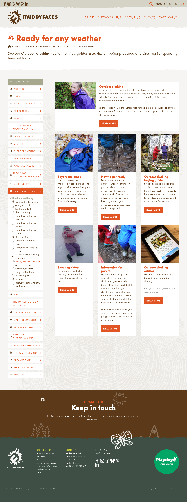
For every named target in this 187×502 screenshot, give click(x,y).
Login (173, 3)
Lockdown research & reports (27, 249)
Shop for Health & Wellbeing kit (25, 274)
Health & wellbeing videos (26, 231)
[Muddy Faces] (33, 23)
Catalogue (168, 17)
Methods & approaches (27, 345)
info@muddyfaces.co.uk (106, 453)
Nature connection (25, 165)
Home (15, 46)
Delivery (40, 459)
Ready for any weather (28, 261)
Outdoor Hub (109, 17)
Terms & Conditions (45, 453)
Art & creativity (22, 360)
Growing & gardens (25, 312)
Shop (89, 17)
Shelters (18, 143)
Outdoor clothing (25, 151)
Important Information (46, 466)
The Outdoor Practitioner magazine (26, 175)
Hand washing (23, 212)
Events (150, 17)
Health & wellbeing (51, 46)
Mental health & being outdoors (27, 256)
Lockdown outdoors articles (26, 242)
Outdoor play (22, 183)
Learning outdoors (25, 320)
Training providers (24, 103)
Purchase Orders (43, 469)
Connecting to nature (27, 201)
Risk (16, 294)
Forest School (22, 111)
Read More (107, 123)
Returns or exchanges (46, 462)
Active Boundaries (24, 136)
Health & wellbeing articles (26, 217)
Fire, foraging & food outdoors (25, 303)
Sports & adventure (25, 367)
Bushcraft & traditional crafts (24, 336)
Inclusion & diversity (25, 352)
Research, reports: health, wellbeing (24, 267)
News (38, 472)
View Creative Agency (171, 489)
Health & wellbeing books (26, 224)
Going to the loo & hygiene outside (25, 207)
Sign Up (161, 3)
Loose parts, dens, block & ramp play (23, 127)
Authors (19, 374)
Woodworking (22, 158)
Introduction (22, 236)
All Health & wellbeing (21, 198)
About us (132, 17)
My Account (41, 456)
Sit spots (20, 279)
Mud (16, 118)
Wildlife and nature (25, 327)
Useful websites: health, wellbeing (27, 284)
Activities (19, 89)
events (17, 96)
